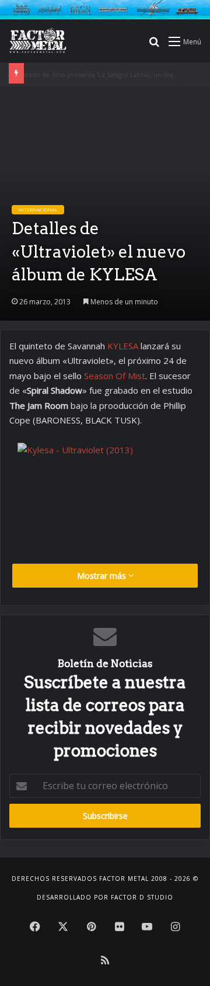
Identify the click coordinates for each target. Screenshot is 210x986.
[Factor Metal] (38, 40)
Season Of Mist (114, 375)
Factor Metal (124, 878)
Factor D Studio (142, 897)
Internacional (38, 209)
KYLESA (124, 346)
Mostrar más (102, 575)
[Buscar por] (154, 45)
